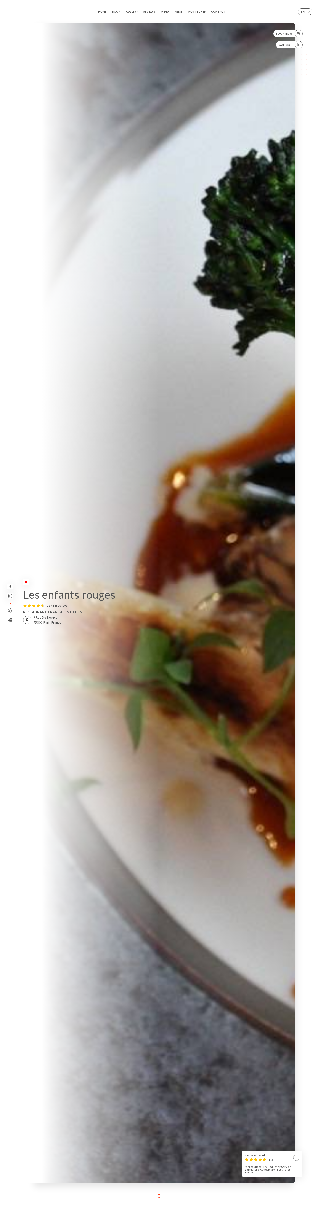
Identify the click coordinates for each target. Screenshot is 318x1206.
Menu (165, 11)
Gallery (132, 11)
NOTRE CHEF (197, 11)
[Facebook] (10, 587)
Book (116, 11)
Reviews (149, 11)
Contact (218, 11)
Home (102, 11)
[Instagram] (10, 596)
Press (179, 11)
